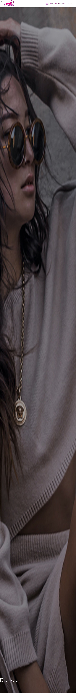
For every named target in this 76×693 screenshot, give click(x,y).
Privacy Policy (50, 349)
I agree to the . (48, 349)
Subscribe (53, 353)
